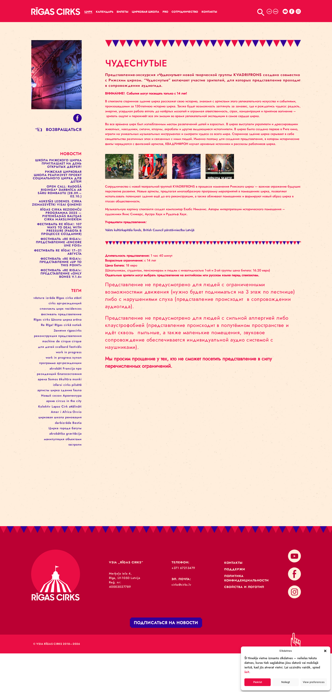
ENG (275, 11)
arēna (77, 319)
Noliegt (285, 682)
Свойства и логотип (244, 587)
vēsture (39, 298)
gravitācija (74, 433)
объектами (74, 439)
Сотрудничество (185, 12)
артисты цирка (48, 390)
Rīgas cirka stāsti (69, 298)
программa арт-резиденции (60, 363)
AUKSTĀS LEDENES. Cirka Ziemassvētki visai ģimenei (57, 203)
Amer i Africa (61, 412)
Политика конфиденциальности (246, 578)
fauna (77, 390)
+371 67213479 (183, 568)
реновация (73, 417)
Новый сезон (51, 395)
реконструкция (45, 336)
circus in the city (69, 401)
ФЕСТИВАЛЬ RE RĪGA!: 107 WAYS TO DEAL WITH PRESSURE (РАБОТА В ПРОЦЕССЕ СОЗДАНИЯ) (59, 229)
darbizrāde (63, 423)
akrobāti (56, 368)
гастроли (75, 444)
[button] (325, 650)
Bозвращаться (64, 129)
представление (70, 314)
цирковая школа (51, 417)
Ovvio (77, 412)
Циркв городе (60, 428)
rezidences (73, 308)
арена (42, 379)
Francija (69, 368)
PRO (165, 12)
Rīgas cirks (42, 319)
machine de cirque (56, 341)
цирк (60, 308)
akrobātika (57, 433)
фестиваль (49, 314)
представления (70, 336)
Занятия (60, 330)
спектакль (47, 308)
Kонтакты (209, 12)
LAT (269, 11)
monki (77, 379)
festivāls (75, 347)
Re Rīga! (47, 325)
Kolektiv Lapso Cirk (53, 406)
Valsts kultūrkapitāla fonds (123, 230)
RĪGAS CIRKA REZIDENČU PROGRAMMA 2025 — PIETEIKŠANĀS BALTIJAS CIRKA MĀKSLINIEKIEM (61, 214)
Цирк (88, 12)
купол (77, 357)
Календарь (104, 12)
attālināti (75, 406)
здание (66, 390)
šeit (246, 672)
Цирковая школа (145, 12)
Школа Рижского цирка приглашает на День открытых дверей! (58, 163)
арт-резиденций (69, 303)
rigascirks (74, 330)
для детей (46, 347)
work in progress (69, 352)
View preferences (314, 682)
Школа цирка (61, 319)
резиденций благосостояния (59, 374)
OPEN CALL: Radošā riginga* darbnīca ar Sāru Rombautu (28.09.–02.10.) (60, 191)
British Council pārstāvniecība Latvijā (168, 230)
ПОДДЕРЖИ (234, 569)
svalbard (61, 347)
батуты (77, 428)
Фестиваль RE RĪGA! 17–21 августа (58, 252)
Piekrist (257, 682)
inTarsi (57, 385)
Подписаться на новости (166, 623)
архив (50, 401)
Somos (53, 379)
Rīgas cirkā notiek (68, 325)
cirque (77, 341)
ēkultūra (65, 379)
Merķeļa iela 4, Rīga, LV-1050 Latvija (124, 575)
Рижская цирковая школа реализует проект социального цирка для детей (57, 176)
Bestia (77, 423)
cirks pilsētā (72, 385)
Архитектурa (72, 395)
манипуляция (54, 439)
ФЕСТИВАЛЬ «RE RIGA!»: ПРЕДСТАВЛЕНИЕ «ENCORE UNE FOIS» (59, 242)
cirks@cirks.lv (181, 584)
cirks (52, 303)
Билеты (122, 12)
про (79, 368)
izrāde (50, 298)
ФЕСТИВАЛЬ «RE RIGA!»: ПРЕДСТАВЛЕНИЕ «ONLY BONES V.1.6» (61, 273)
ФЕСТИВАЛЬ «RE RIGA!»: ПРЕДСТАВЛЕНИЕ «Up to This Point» (61, 261)
